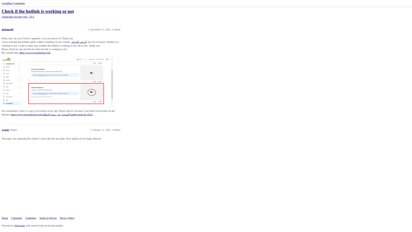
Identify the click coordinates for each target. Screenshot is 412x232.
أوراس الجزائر (78, 42)
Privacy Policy (67, 218)
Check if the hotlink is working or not (38, 11)
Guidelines (30, 218)
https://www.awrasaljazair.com (34, 52)
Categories (16, 218)
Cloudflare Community (13, 3)
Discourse (20, 225)
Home (5, 218)
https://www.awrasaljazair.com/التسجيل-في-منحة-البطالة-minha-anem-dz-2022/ (52, 114)
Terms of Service (48, 218)
